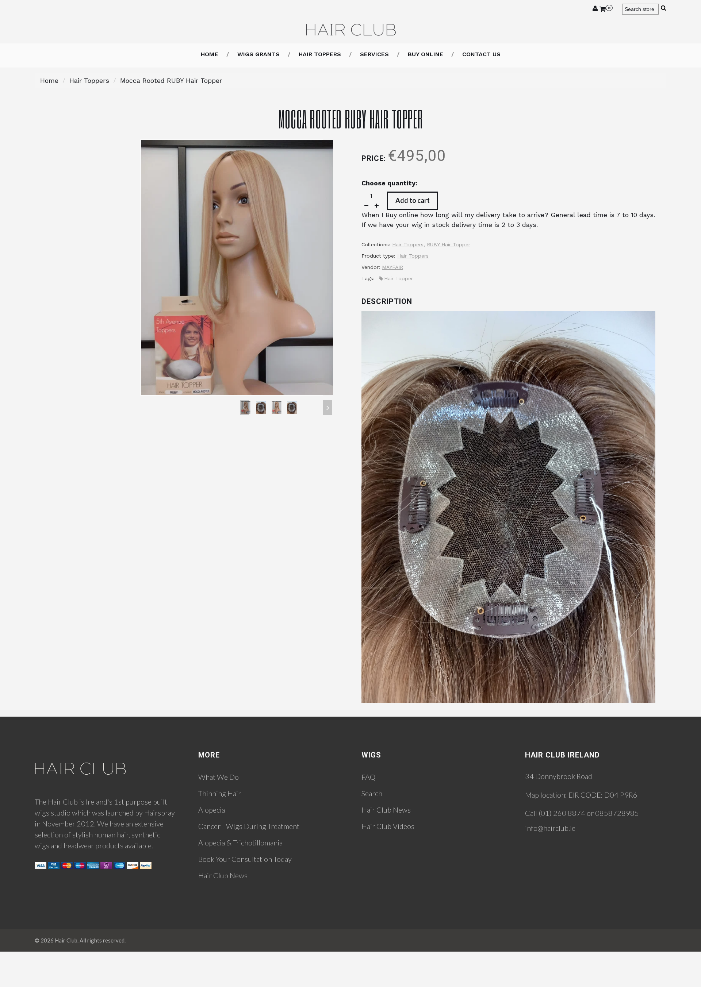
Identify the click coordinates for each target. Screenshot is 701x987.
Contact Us (481, 54)
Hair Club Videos (387, 826)
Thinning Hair (219, 793)
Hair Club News (223, 875)
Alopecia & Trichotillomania (240, 842)
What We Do (218, 776)
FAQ (368, 776)
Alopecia (211, 809)
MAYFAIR (392, 267)
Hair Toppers (89, 80)
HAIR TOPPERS (320, 54)
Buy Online (425, 54)
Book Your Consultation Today (245, 859)
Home (209, 54)
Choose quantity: (389, 183)
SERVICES (374, 54)
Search (371, 793)
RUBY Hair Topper (448, 244)
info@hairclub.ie (550, 828)
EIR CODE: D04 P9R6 (602, 794)
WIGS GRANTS (258, 54)
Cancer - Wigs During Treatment (248, 826)
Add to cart (412, 200)
